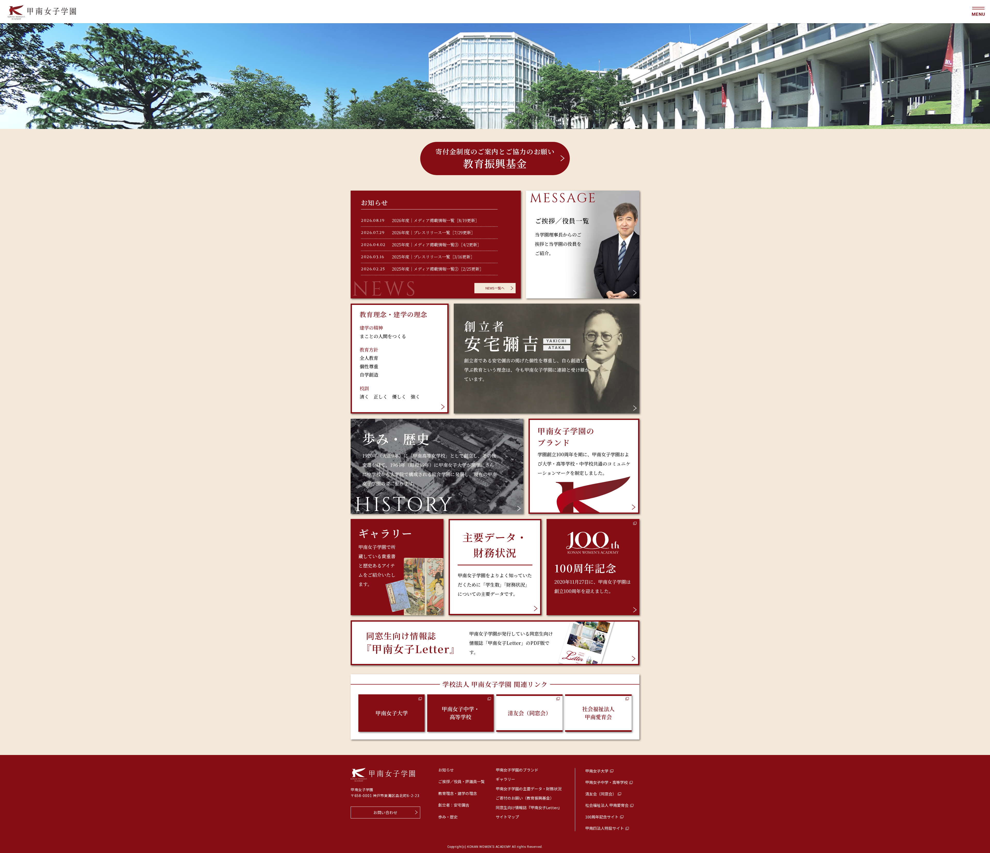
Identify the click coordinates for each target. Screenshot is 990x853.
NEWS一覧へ (495, 288)
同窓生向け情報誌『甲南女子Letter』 (529, 807)
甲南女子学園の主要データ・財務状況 (529, 788)
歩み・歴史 (448, 816)
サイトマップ (507, 816)
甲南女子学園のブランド (517, 770)
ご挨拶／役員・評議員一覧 (461, 781)
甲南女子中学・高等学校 (461, 713)
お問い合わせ (385, 812)
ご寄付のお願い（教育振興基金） (525, 798)
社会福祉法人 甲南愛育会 (598, 713)
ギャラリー (505, 779)
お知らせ (446, 770)
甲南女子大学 (391, 713)
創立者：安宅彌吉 (453, 805)
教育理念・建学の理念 (457, 793)
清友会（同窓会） (529, 713)
